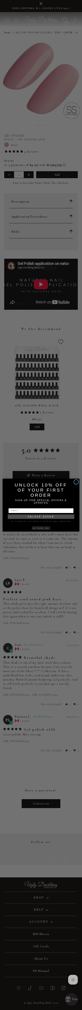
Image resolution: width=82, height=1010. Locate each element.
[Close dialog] (76, 481)
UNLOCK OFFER (41, 516)
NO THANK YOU (41, 528)
